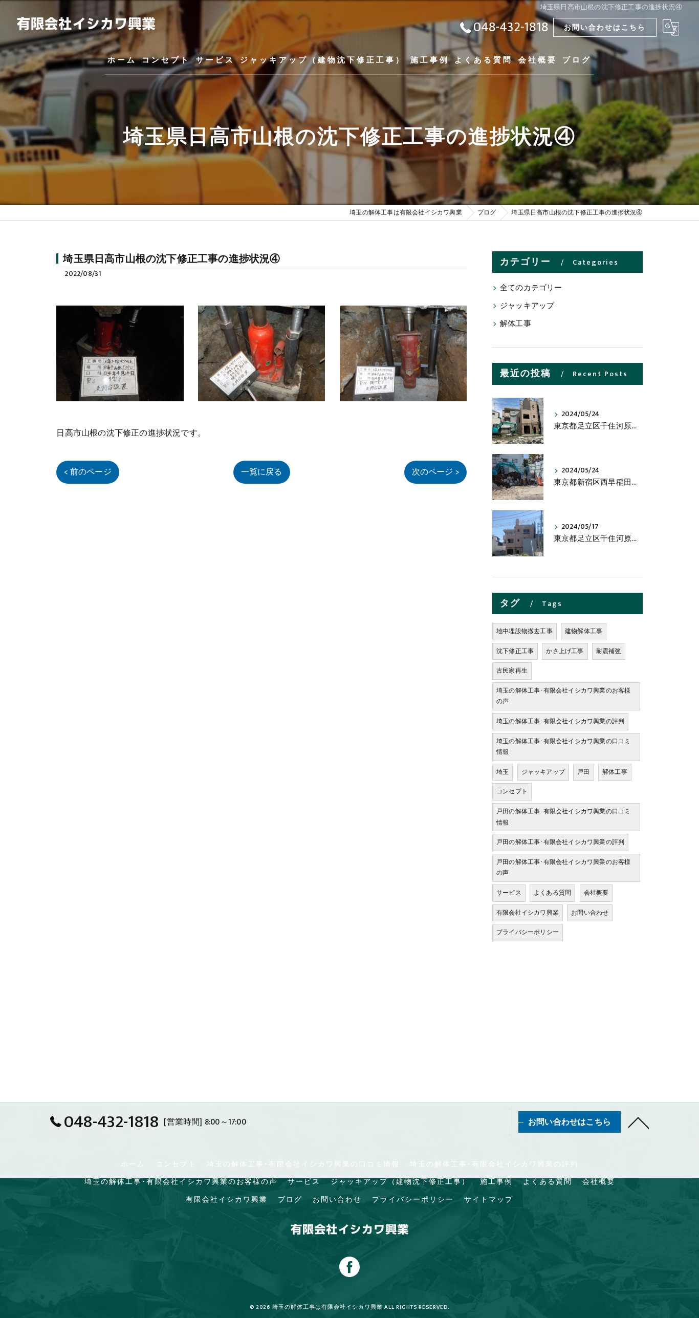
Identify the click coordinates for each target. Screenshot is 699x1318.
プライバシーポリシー (527, 932)
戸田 (583, 772)
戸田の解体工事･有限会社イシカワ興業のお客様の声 (563, 867)
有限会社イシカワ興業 (527, 913)
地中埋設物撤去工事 (524, 631)
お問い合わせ (589, 913)
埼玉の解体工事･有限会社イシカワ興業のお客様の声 (563, 696)
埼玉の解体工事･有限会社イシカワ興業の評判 (560, 721)
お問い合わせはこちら (605, 27)
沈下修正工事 (515, 651)
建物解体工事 (583, 631)
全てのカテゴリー (531, 288)
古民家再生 (512, 670)
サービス (508, 893)
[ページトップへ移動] (638, 1122)
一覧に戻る (261, 472)
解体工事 (515, 324)
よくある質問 (552, 893)
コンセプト (512, 791)
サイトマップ (488, 1199)
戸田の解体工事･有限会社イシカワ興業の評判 (560, 842)
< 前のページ (87, 472)
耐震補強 (608, 651)
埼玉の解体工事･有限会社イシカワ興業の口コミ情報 (563, 747)
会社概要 (596, 893)
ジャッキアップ (527, 306)
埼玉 (502, 772)
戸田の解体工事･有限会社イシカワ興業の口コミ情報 (563, 817)
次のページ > (435, 472)
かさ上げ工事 (564, 651)
